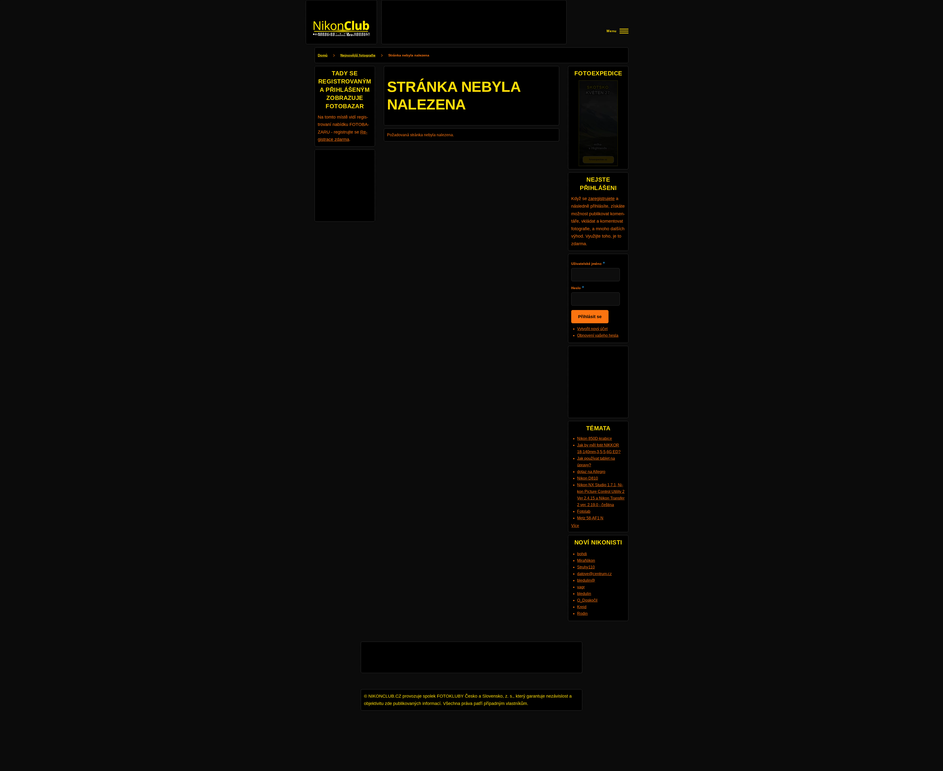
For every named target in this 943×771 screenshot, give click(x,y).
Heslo (576, 288)
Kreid (581, 607)
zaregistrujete (601, 198)
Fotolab (583, 511)
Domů (323, 55)
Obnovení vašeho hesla (597, 335)
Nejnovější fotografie (357, 55)
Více (575, 526)
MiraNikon (586, 560)
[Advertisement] (474, 14)
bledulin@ (586, 580)
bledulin (584, 594)
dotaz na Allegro (591, 472)
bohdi (582, 554)
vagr (581, 587)
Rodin (582, 613)
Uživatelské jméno (586, 264)
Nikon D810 (587, 478)
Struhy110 (586, 567)
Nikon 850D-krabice (594, 438)
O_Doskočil (587, 600)
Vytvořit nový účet (592, 329)
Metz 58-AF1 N (590, 518)
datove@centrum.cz (594, 574)
